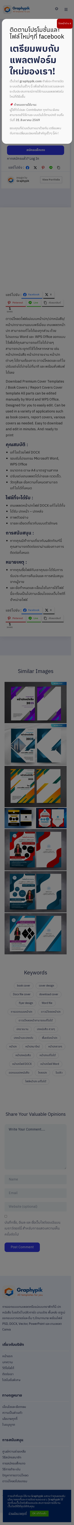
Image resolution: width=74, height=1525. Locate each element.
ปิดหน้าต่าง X (64, 23)
